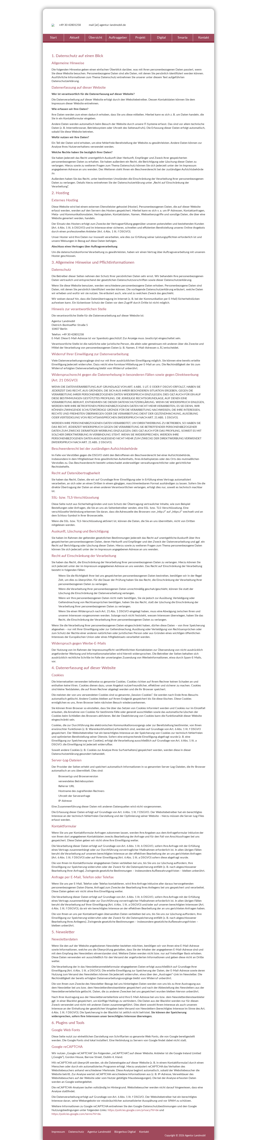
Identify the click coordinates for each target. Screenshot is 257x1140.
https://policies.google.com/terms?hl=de (76, 1114)
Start (53, 37)
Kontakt (203, 37)
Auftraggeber (118, 37)
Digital (161, 37)
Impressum (58, 1131)
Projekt (140, 37)
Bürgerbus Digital (125, 1131)
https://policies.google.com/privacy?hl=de (133, 1110)
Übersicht (95, 37)
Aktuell (74, 37)
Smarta (182, 37)
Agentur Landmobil (99, 1131)
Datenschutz (76, 1131)
